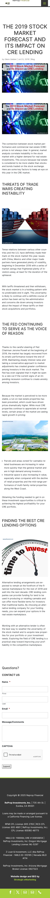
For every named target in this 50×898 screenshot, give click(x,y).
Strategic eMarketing (25, 879)
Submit (6, 766)
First (4, 693)
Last (4, 704)
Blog (33, 59)
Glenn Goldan (10, 59)
